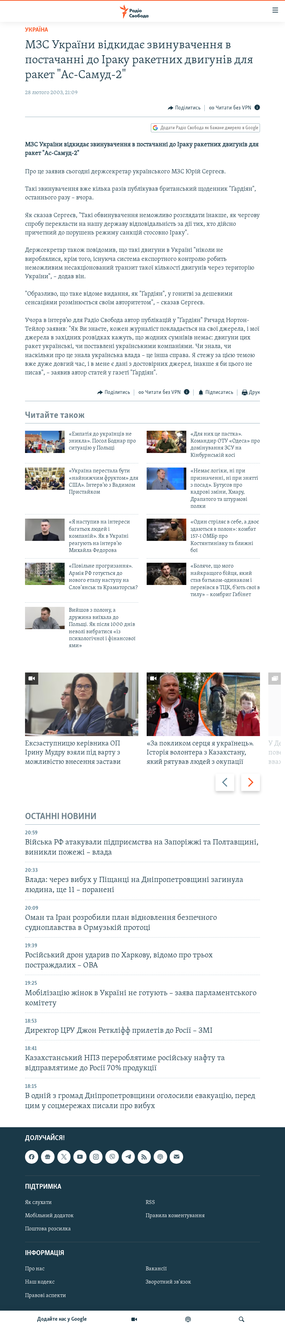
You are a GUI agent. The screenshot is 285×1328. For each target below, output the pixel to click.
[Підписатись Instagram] (96, 1156)
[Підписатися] (176, 1156)
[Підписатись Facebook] (31, 1156)
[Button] (184, 108)
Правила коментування (175, 1216)
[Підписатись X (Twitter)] (64, 1156)
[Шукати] (241, 1319)
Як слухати (38, 1202)
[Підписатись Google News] (47, 1156)
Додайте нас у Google (62, 1319)
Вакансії (156, 1269)
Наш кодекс (40, 1282)
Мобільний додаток (49, 1216)
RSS (150, 1202)
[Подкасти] (188, 1319)
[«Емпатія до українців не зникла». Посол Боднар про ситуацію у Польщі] (45, 442)
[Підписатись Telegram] (128, 1156)
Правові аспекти (45, 1295)
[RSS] (144, 1156)
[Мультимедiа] (134, 1319)
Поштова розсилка (48, 1229)
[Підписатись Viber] (112, 1156)
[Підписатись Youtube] (80, 1156)
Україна (36, 30)
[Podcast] (160, 1156)
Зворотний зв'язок (168, 1282)
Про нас (34, 1269)
